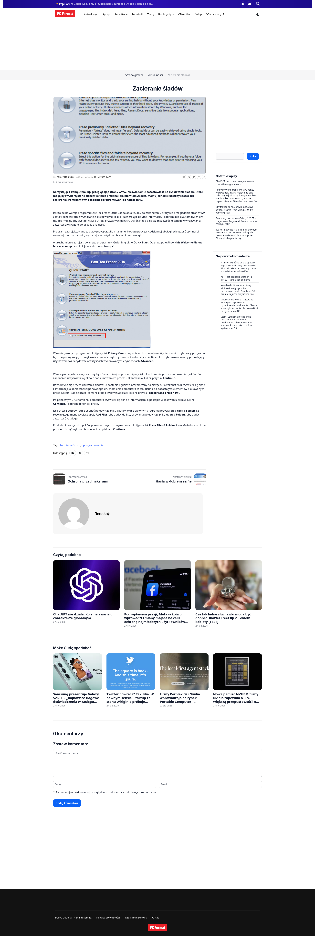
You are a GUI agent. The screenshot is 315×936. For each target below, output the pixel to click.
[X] (189, 177)
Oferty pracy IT (215, 14)
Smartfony (121, 14)
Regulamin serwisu (136, 917)
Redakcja (102, 513)
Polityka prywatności (108, 917)
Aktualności (91, 14)
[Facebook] (242, 4)
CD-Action (184, 14)
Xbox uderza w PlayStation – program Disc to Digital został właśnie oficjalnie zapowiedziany (114, 3)
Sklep (198, 14)
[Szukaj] (258, 4)
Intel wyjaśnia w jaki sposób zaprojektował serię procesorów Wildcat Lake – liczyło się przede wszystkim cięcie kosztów (238, 267)
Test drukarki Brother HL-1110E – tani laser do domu (237, 278)
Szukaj (252, 156)
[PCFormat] (157, 927)
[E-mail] (249, 4)
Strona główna (134, 75)
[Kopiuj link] (204, 177)
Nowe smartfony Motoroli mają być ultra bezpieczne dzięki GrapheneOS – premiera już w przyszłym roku (239, 290)
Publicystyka (166, 14)
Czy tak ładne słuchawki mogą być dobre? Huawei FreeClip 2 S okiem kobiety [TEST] (234, 209)
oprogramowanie (92, 445)
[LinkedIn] (194, 177)
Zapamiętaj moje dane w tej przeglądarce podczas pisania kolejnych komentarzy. (106, 792)
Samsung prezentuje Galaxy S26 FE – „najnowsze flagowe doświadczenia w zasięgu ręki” (236, 221)
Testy (150, 14)
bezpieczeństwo (70, 445)
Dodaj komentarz (67, 803)
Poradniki (137, 14)
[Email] (199, 177)
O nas (155, 917)
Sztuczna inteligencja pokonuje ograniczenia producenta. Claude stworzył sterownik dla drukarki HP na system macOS (240, 305)
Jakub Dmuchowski (231, 299)
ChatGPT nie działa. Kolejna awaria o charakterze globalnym (236, 183)
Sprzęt (106, 14)
